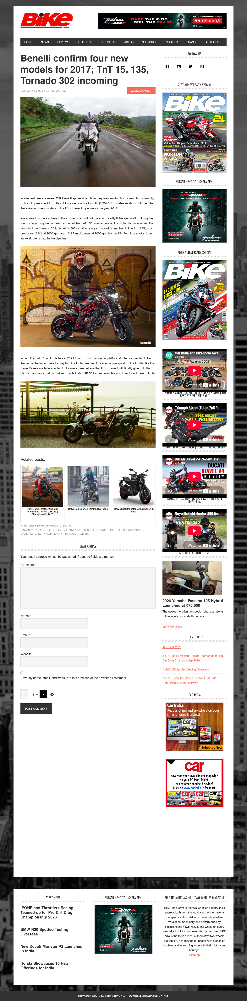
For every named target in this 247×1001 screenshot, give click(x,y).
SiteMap (194, 955)
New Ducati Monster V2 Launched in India (51, 948)
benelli (89, 529)
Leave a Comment (141, 90)
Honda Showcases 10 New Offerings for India (44, 965)
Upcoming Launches (58, 526)
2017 (54, 529)
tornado (70, 533)
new (55, 533)
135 (39, 529)
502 (65, 529)
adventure (76, 529)
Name (25, 615)
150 (49, 529)
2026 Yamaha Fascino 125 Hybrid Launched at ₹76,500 (192, 603)
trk (87, 533)
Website (26, 654)
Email (25, 635)
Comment (28, 564)
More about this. (172, 627)
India (129, 529)
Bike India (46, 21)
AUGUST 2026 (171, 647)
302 (60, 529)
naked (48, 533)
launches (26, 533)
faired (121, 529)
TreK (81, 533)
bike (97, 529)
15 (44, 529)
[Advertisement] (191, 838)
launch (138, 529)
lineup (39, 533)
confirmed (108, 529)
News (40, 526)
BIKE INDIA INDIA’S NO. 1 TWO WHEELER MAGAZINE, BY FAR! (133, 996)
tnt (61, 533)
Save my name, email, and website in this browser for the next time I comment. (73, 678)
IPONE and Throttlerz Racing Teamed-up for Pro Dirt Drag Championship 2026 (46, 912)
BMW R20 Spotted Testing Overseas (185, 669)
